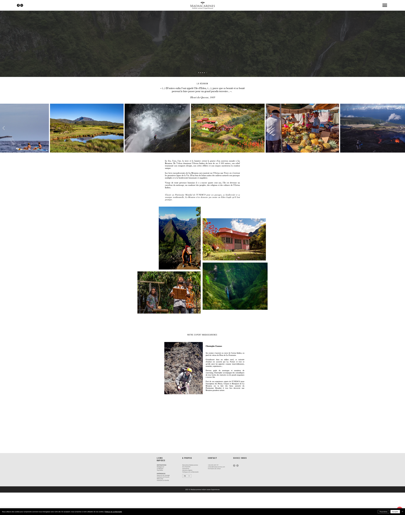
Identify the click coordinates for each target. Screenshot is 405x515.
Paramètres (383, 512)
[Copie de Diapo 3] (204, 72)
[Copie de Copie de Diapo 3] (206, 72)
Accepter (395, 512)
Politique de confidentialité (113, 512)
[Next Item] (401, 128)
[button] (385, 5)
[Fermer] (402, 511)
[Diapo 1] (198, 72)
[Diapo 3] (202, 72)
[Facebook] (18, 5)
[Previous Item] (3, 128)
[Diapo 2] (200, 72)
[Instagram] (21, 5)
